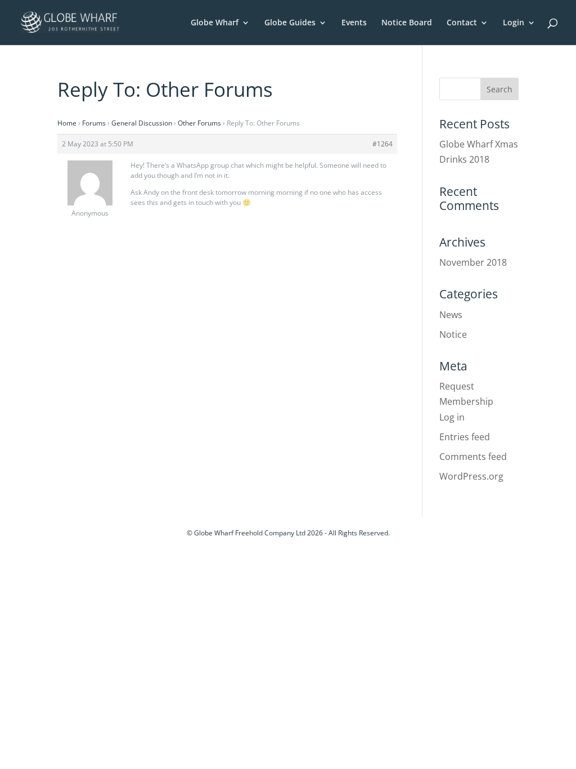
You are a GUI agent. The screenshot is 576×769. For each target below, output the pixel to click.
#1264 (382, 144)
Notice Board (406, 23)
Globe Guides (290, 23)
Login (513, 23)
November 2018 (473, 262)
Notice (453, 334)
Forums (94, 123)
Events (354, 23)
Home (66, 123)
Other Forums (199, 123)
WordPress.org (471, 476)
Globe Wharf (214, 23)
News (450, 315)
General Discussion (141, 123)
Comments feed (473, 456)
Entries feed (464, 437)
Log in (452, 417)
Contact (462, 23)
